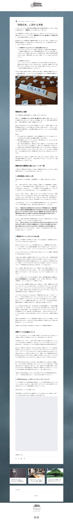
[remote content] (36, 423)
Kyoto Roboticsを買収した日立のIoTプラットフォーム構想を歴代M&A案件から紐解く (55, 480)
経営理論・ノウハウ (19, 454)
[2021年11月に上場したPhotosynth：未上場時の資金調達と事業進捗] (18, 473)
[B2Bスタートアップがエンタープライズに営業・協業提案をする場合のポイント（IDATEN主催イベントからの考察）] (36, 473)
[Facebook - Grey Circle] (35, 517)
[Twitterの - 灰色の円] (38, 517)
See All (62, 466)
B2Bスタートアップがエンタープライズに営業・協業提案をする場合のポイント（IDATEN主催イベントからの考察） (36, 480)
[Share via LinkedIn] (21, 458)
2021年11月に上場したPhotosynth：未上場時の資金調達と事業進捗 (17, 480)
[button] (61, 11)
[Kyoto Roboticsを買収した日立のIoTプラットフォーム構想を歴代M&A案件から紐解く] (55, 473)
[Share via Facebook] (15, 458)
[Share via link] (24, 458)
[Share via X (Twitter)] (18, 458)
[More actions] (57, 21)
